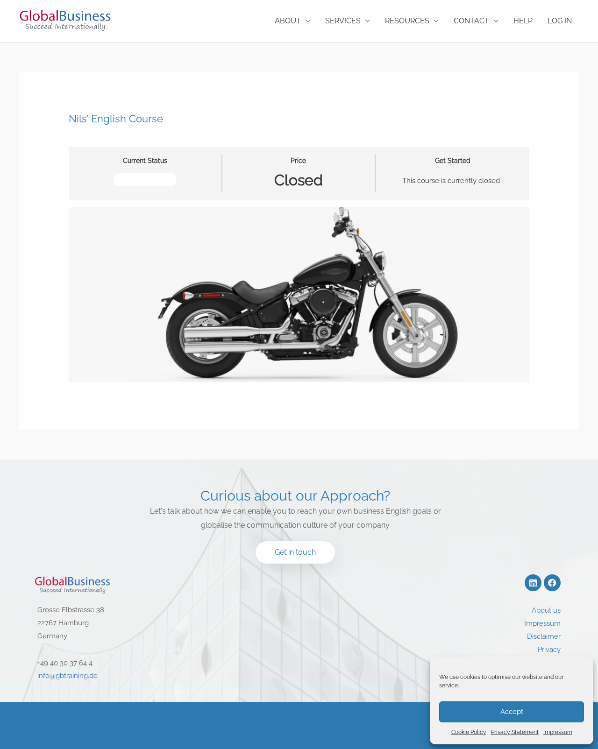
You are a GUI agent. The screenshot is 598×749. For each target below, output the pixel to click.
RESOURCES (407, 20)
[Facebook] (552, 582)
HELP (523, 20)
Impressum (557, 732)
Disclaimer (544, 636)
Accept (511, 711)
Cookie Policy (468, 732)
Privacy (549, 649)
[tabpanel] (299, 294)
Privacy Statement (515, 732)
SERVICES (343, 20)
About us (546, 610)
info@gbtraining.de (67, 675)
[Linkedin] (533, 582)
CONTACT (471, 20)
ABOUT (288, 20)
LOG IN (560, 20)
